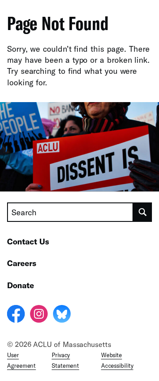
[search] (142, 212)
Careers (21, 263)
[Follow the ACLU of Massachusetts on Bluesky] (62, 315)
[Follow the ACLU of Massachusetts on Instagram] (39, 315)
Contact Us (28, 241)
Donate (20, 285)
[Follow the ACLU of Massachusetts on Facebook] (16, 315)
